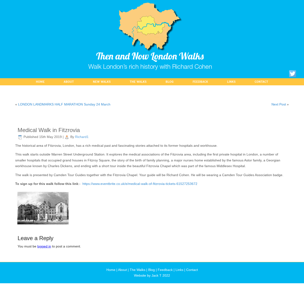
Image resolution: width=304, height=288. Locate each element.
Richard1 (82, 137)
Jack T (157, 275)
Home (40, 82)
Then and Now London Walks (150, 56)
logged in (44, 246)
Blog (170, 82)
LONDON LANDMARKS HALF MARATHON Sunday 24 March (64, 104)
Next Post (278, 104)
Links (231, 82)
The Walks (138, 82)
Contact (261, 82)
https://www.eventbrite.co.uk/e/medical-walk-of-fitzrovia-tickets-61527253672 (139, 184)
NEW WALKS (102, 82)
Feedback (200, 82)
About (69, 82)
